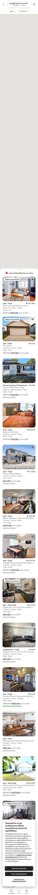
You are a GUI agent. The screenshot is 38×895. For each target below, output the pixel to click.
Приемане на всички (19, 868)
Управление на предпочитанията (19, 880)
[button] (14, 313)
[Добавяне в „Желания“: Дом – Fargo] (32, 279)
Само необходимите (19, 874)
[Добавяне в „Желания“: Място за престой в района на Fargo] (32, 361)
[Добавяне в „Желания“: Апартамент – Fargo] (32, 625)
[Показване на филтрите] (34, 4)
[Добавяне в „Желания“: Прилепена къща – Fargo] (32, 803)
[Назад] (4, 4)
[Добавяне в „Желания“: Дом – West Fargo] (32, 581)
